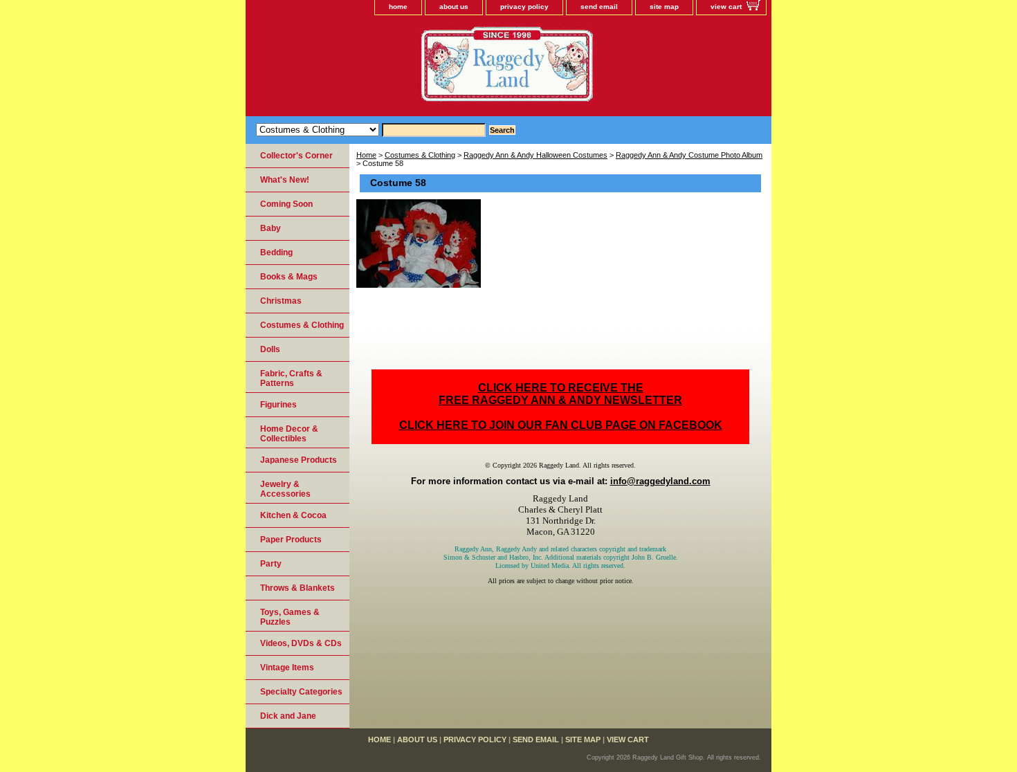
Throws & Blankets (297, 588)
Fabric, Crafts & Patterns (291, 378)
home (398, 6)
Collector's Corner (296, 155)
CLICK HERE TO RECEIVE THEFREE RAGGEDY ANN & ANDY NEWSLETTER (560, 394)
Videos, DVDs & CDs (301, 643)
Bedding (276, 252)
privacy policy (524, 6)
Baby (270, 228)
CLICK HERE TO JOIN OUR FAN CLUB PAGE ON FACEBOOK (560, 425)
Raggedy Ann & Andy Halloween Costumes (535, 155)
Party (271, 564)
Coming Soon (286, 204)
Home (366, 155)
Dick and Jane (288, 716)
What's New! (284, 180)
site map (664, 6)
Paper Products (291, 539)
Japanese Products (298, 460)
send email (599, 6)
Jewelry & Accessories (285, 489)
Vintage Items (287, 667)
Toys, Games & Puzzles (290, 617)
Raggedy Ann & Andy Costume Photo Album (689, 155)
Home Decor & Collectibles (289, 433)
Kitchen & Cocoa (293, 515)
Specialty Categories (301, 692)
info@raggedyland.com (660, 481)
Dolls (270, 349)
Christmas (281, 301)
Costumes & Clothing (420, 155)
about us (453, 6)
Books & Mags (289, 277)
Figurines (278, 405)
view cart (726, 6)
